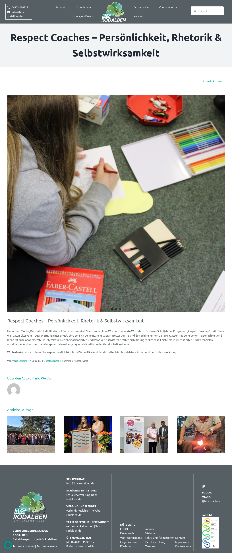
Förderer (125, 546)
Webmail (150, 533)
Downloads (127, 533)
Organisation (128, 542)
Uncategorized (51, 360)
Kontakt (180, 537)
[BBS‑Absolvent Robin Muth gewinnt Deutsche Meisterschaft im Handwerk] (201, 418)
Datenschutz (183, 546)
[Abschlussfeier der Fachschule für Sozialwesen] (31, 418)
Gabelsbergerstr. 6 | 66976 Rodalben (35, 539)
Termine (150, 546)
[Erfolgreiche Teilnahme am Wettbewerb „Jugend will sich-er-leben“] (144, 418)
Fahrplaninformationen (159, 537)
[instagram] (203, 486)
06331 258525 (20, 7)
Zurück (210, 81)
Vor (220, 81)
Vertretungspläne (131, 537)
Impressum (182, 542)
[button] (8, 545)
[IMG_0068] (116, 203)
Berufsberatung (155, 542)
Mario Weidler (19, 360)
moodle (150, 529)
